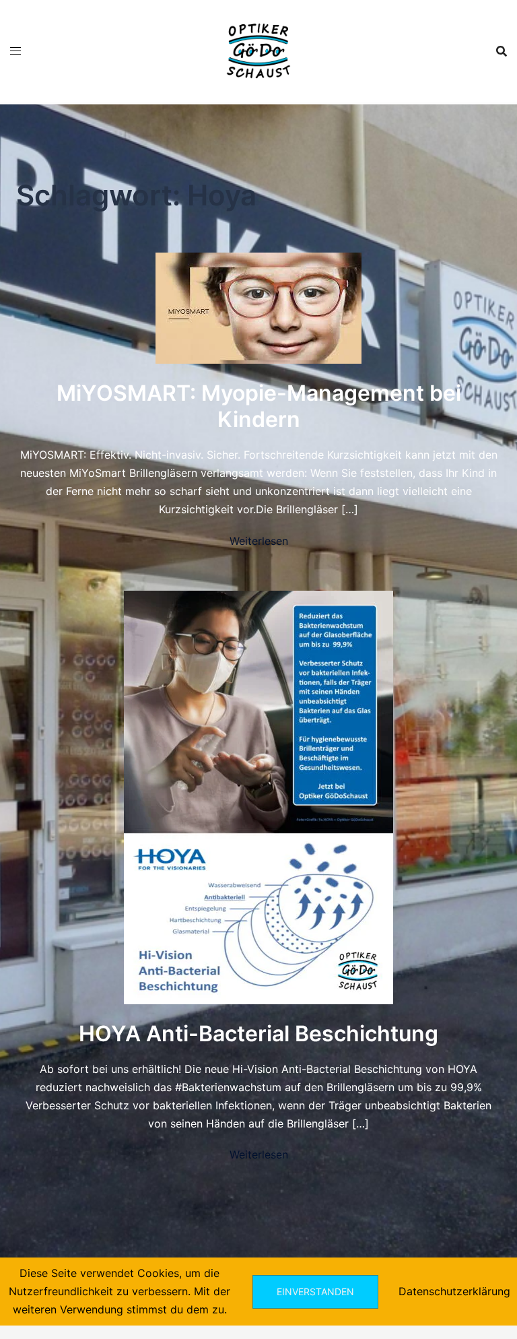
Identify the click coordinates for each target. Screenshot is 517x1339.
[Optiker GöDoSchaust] (258, 50)
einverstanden (315, 1291)
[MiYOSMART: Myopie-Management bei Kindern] (258, 307)
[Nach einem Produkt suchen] (501, 51)
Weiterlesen (259, 541)
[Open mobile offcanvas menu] (15, 51)
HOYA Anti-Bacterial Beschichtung (258, 1033)
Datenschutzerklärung (454, 1291)
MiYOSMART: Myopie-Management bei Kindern (259, 406)
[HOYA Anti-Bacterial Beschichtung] (258, 796)
